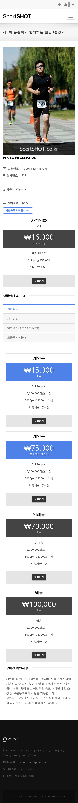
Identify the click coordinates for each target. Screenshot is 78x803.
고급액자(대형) (16, 337)
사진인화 (12, 318)
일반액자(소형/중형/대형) (23, 328)
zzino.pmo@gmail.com (33, 762)
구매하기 (39, 281)
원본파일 (12, 309)
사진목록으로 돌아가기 (18, 210)
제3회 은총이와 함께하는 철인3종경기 (34, 32)
